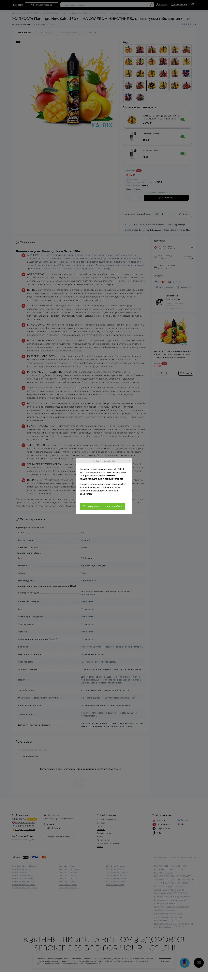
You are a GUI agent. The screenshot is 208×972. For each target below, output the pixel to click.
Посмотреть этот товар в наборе (102, 506)
